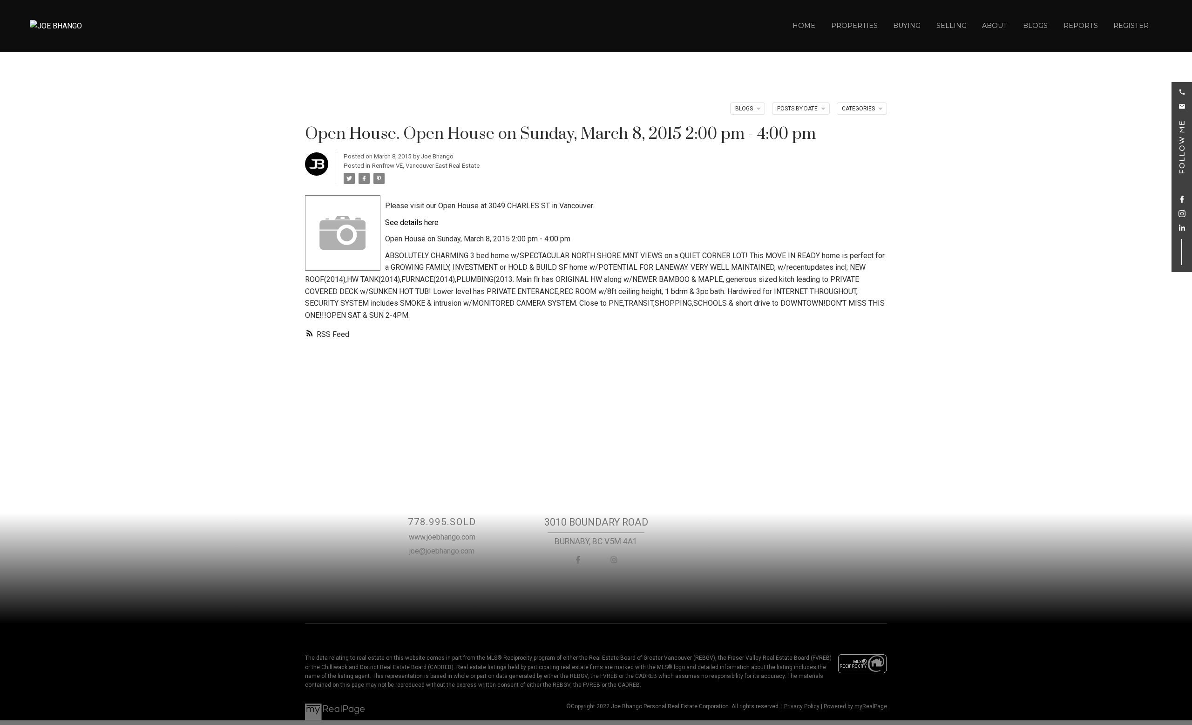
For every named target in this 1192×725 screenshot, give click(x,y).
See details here (412, 222)
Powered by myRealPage (855, 706)
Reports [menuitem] (1080, 25)
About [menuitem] (994, 25)
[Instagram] (614, 559)
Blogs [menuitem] (1035, 25)
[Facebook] (577, 559)
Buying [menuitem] (907, 25)
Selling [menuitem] (951, 25)
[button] (1181, 92)
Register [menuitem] (1131, 25)
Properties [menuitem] (854, 25)
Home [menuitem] (803, 25)
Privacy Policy (802, 706)
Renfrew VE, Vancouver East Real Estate (426, 165)
